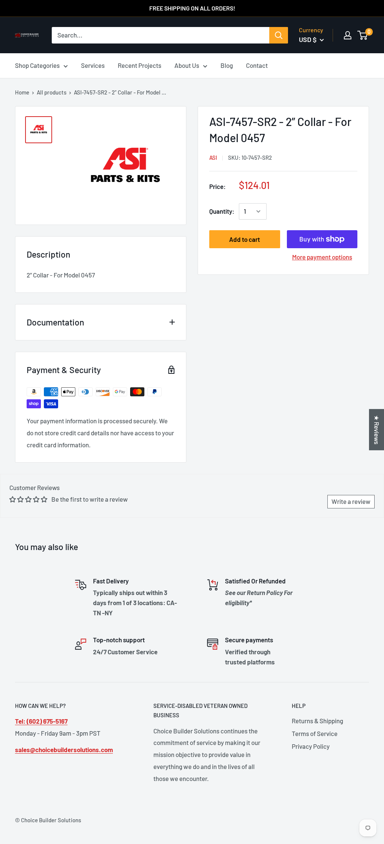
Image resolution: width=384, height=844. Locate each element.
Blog (226, 65)
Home (22, 92)
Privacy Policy (311, 746)
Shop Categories (37, 65)
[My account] (347, 35)
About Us (186, 65)
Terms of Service (315, 733)
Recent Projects (139, 65)
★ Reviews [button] (377, 429)
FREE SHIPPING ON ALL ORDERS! (192, 8)
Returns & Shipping (317, 720)
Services (93, 65)
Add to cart (244, 239)
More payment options (322, 257)
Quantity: (221, 211)
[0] (363, 35)
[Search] (278, 35)
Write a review (351, 501)
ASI (213, 157)
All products (51, 92)
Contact (257, 65)
